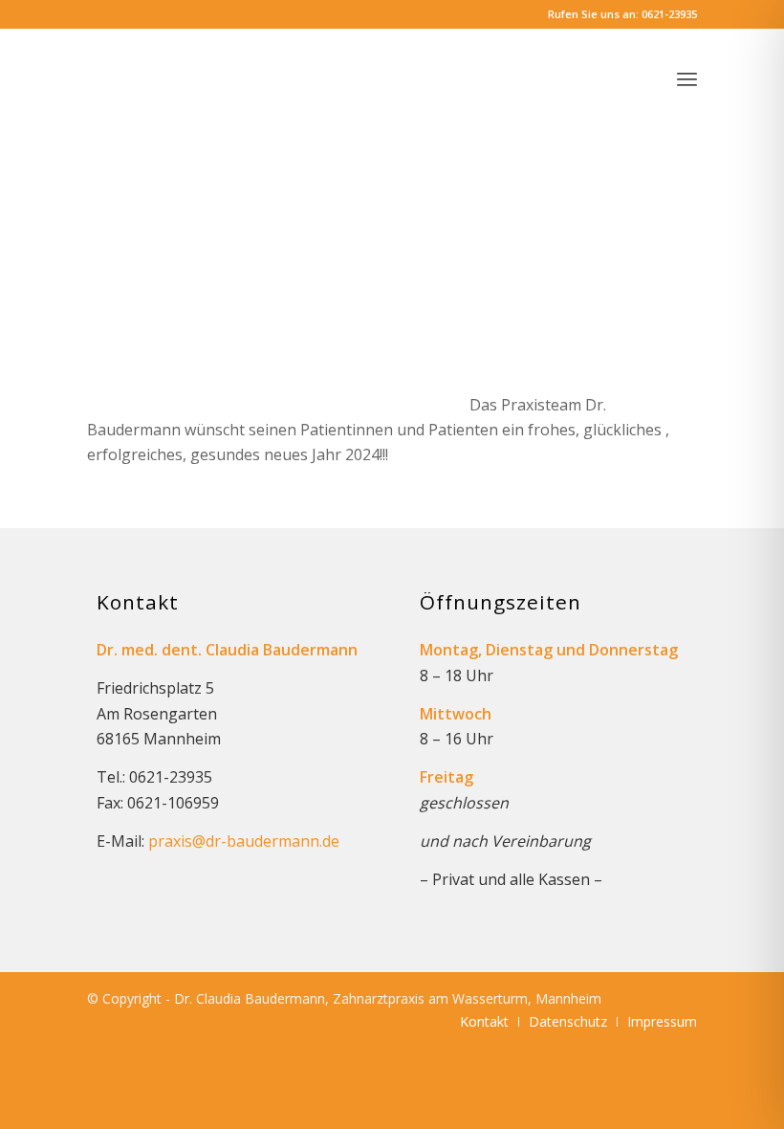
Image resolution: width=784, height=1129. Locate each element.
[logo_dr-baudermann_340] (230, 72)
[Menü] (687, 78)
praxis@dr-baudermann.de (243, 841)
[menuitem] (687, 78)
